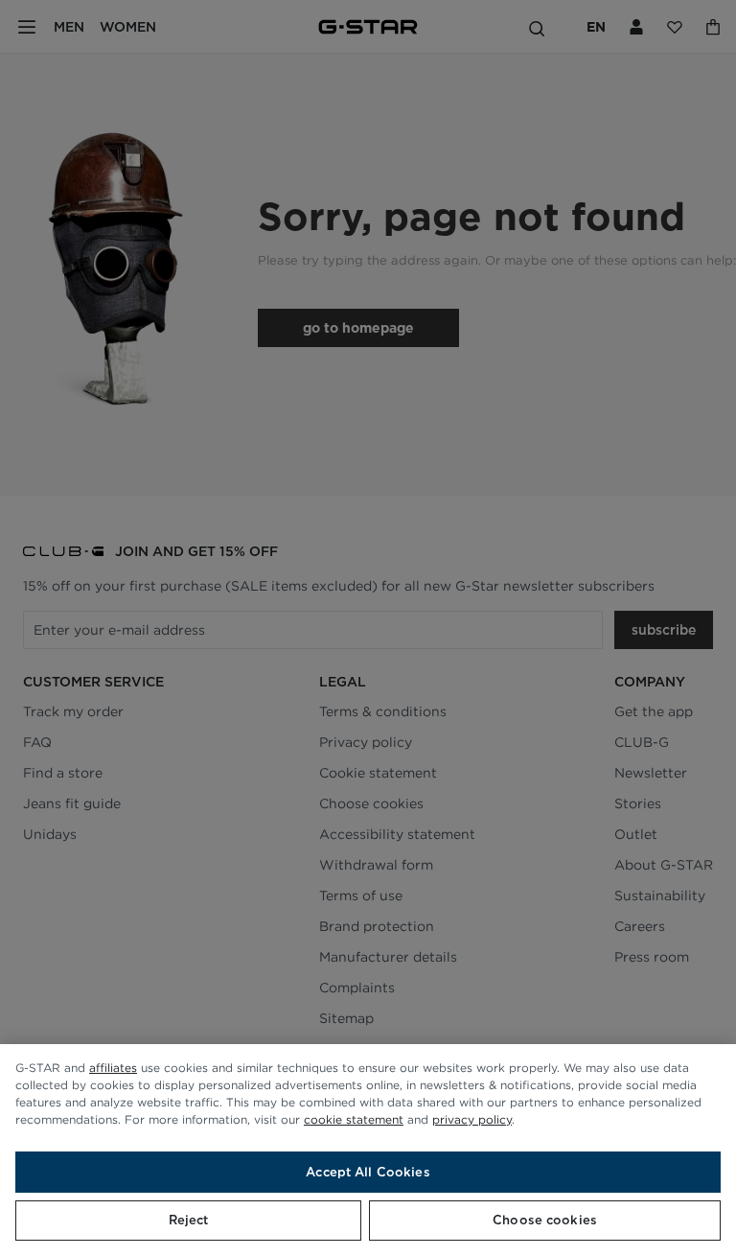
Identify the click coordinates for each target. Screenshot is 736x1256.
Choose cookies (545, 1220)
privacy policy (472, 1119)
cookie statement (353, 1119)
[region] (368, 1150)
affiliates (113, 1067)
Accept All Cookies (367, 1172)
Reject (189, 1220)
